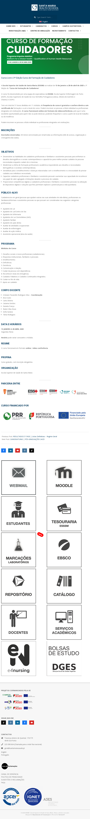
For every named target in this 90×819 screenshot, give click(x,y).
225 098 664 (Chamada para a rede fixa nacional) (23, 744)
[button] (74, 30)
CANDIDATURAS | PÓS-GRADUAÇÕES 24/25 (27, 439)
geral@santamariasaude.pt (14, 748)
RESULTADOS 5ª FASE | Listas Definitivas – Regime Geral (35, 436)
